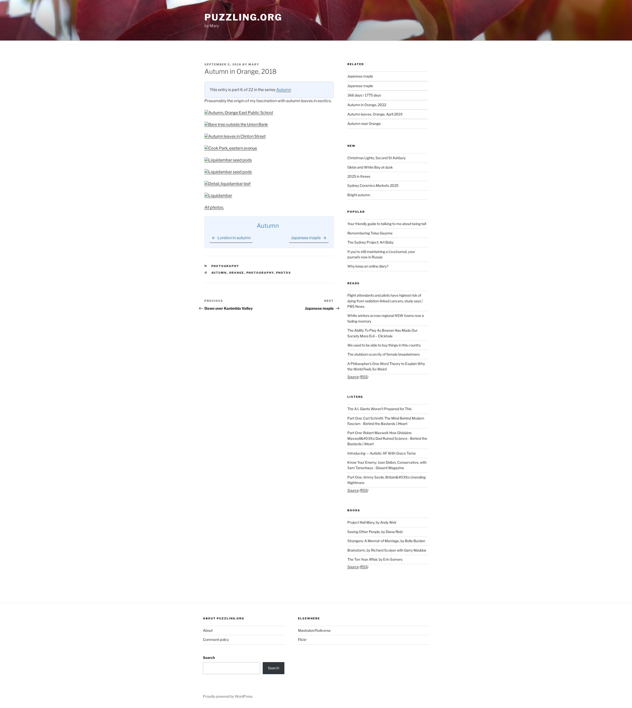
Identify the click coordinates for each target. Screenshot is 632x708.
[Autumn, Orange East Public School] (238, 112)
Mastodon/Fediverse (314, 630)
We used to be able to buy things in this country (384, 345)
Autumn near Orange (364, 123)
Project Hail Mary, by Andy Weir (371, 522)
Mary (253, 64)
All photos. (214, 207)
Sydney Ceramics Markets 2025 (372, 185)
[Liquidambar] (218, 195)
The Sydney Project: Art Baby (370, 242)
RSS (363, 377)
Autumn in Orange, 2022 (366, 105)
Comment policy (216, 639)
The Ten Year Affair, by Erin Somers (374, 559)
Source (353, 377)
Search (209, 657)
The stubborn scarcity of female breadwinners (383, 354)
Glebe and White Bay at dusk (370, 167)
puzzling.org (243, 17)
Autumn (283, 89)
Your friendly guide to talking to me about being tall (386, 224)
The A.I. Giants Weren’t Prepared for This (379, 409)
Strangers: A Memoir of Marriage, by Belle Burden (386, 541)
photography (260, 272)
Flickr (302, 639)
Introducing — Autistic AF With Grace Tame (381, 453)
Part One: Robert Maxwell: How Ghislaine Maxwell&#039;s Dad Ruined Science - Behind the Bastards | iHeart (387, 438)
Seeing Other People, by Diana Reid (374, 532)
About (208, 630)
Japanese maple (360, 76)
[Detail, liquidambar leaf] (227, 183)
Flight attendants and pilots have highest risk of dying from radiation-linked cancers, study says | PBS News (385, 300)
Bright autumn (358, 195)
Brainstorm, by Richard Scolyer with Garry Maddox (386, 550)
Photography (225, 266)
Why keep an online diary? (367, 266)
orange (236, 272)
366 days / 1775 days (364, 95)
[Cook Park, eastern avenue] (230, 148)
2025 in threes (358, 176)
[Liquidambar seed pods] (228, 160)
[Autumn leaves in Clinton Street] (235, 136)
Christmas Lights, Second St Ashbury (376, 158)
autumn (219, 272)
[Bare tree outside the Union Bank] (236, 124)
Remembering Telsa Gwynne (370, 233)
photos (283, 272)
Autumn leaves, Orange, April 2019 (374, 114)
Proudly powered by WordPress (228, 696)
